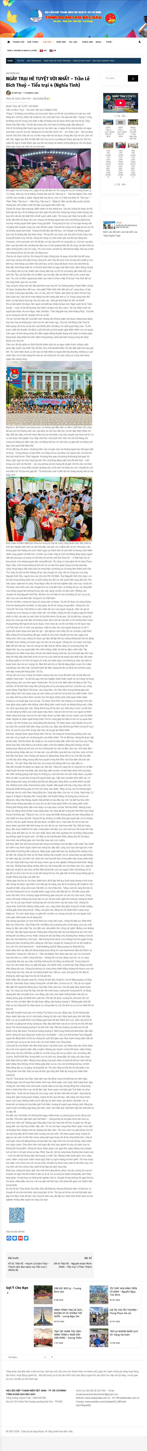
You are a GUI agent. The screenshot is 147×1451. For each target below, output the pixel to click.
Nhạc (98, 42)
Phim (109, 42)
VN (45, 51)
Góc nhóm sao (12, 73)
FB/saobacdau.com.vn (127, 1398)
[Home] (8, 42)
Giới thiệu (32, 42)
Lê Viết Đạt (17, 93)
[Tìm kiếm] (133, 78)
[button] (140, 42)
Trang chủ (18, 42)
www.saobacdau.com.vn (97, 1398)
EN (55, 51)
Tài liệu (73, 42)
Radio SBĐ (87, 42)
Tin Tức (47, 42)
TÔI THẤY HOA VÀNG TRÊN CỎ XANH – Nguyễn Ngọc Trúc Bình (123, 1291)
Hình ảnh (61, 42)
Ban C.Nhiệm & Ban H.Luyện (22, 51)
